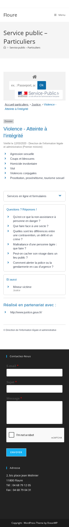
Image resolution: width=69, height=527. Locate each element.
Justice (36, 104)
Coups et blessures (22, 158)
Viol (12, 168)
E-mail (13, 366)
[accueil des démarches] (34, 76)
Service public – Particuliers (25, 47)
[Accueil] (4, 47)
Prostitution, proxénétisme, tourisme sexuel (37, 178)
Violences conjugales (23, 173)
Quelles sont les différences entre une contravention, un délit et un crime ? (34, 235)
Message (14, 398)
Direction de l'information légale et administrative (31, 330)
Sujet (12, 382)
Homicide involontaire (23, 163)
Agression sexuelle (22, 154)
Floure (10, 15)
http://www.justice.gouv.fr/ (26, 312)
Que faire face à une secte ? (30, 226)
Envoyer (16, 452)
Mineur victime (22, 286)
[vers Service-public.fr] (39, 94)
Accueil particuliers (17, 104)
